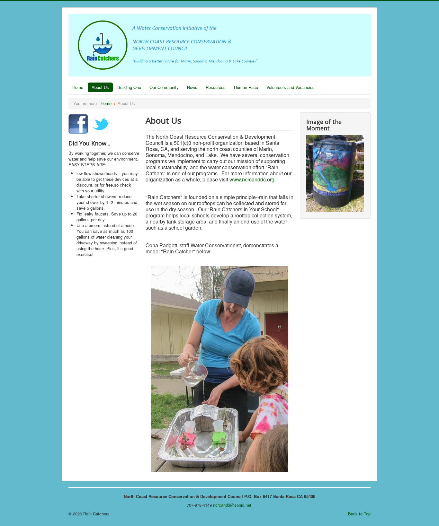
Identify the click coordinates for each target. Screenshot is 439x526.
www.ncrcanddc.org (251, 179)
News (192, 87)
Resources (216, 87)
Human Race (246, 87)
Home (77, 87)
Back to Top (359, 514)
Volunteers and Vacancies (290, 87)
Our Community (164, 87)
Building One (129, 87)
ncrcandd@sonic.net (232, 505)
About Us (100, 87)
